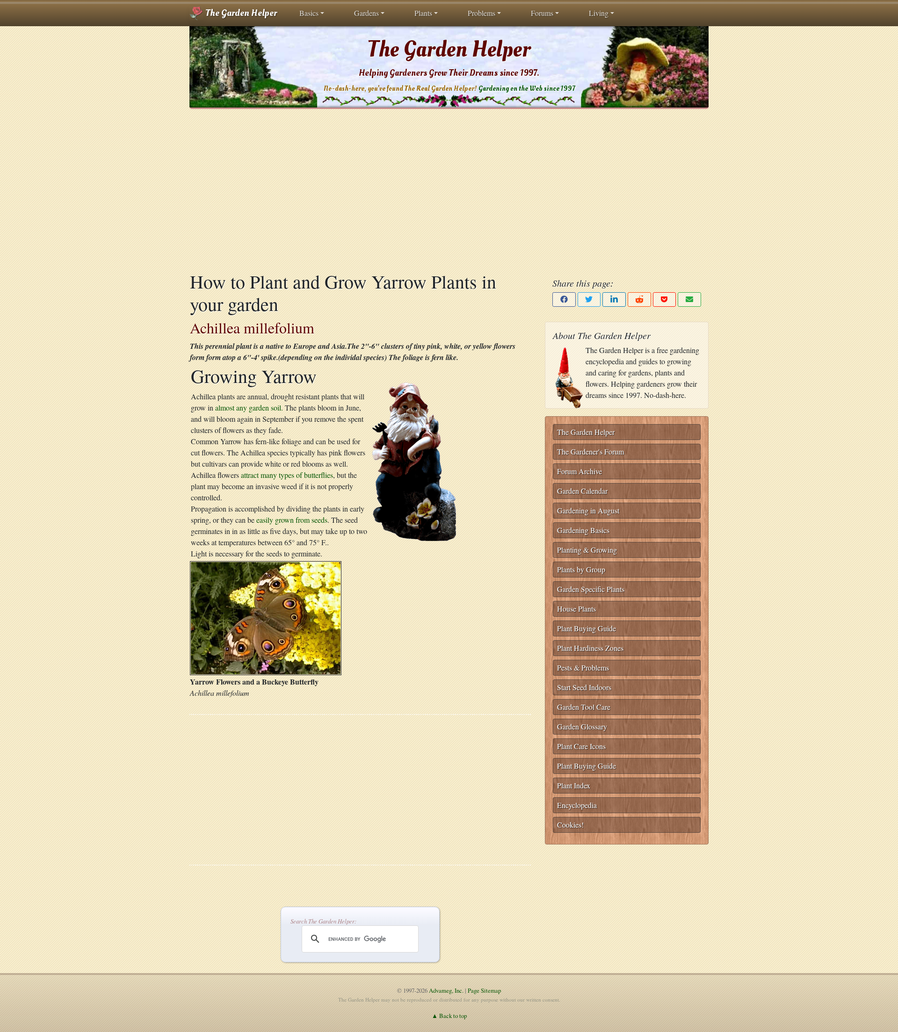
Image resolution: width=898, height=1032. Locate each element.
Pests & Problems (583, 667)
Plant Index (573, 785)
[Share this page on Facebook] (564, 299)
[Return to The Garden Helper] (414, 461)
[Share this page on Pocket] (664, 299)
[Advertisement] (449, 189)
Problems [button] (481, 13)
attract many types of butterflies (287, 475)
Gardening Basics (583, 530)
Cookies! (570, 825)
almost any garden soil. (249, 407)
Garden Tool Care (583, 707)
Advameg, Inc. (446, 990)
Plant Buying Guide (586, 628)
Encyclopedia (577, 805)
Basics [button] (309, 13)
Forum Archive (579, 471)
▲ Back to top (449, 1015)
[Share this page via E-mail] (689, 299)
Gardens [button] (366, 13)
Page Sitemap (484, 990)
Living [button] (598, 13)
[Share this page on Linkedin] (614, 299)
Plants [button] (423, 13)
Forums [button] (542, 13)
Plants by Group (581, 569)
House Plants (576, 608)
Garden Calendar (582, 491)
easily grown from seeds (291, 520)
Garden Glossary (582, 726)
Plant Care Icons (581, 746)
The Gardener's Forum (590, 451)
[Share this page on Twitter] (589, 299)
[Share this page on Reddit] (639, 299)
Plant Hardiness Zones (590, 648)
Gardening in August (588, 510)
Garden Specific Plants (590, 589)
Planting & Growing (587, 550)
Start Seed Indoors (584, 687)
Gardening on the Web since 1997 (526, 88)
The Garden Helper (240, 13)
